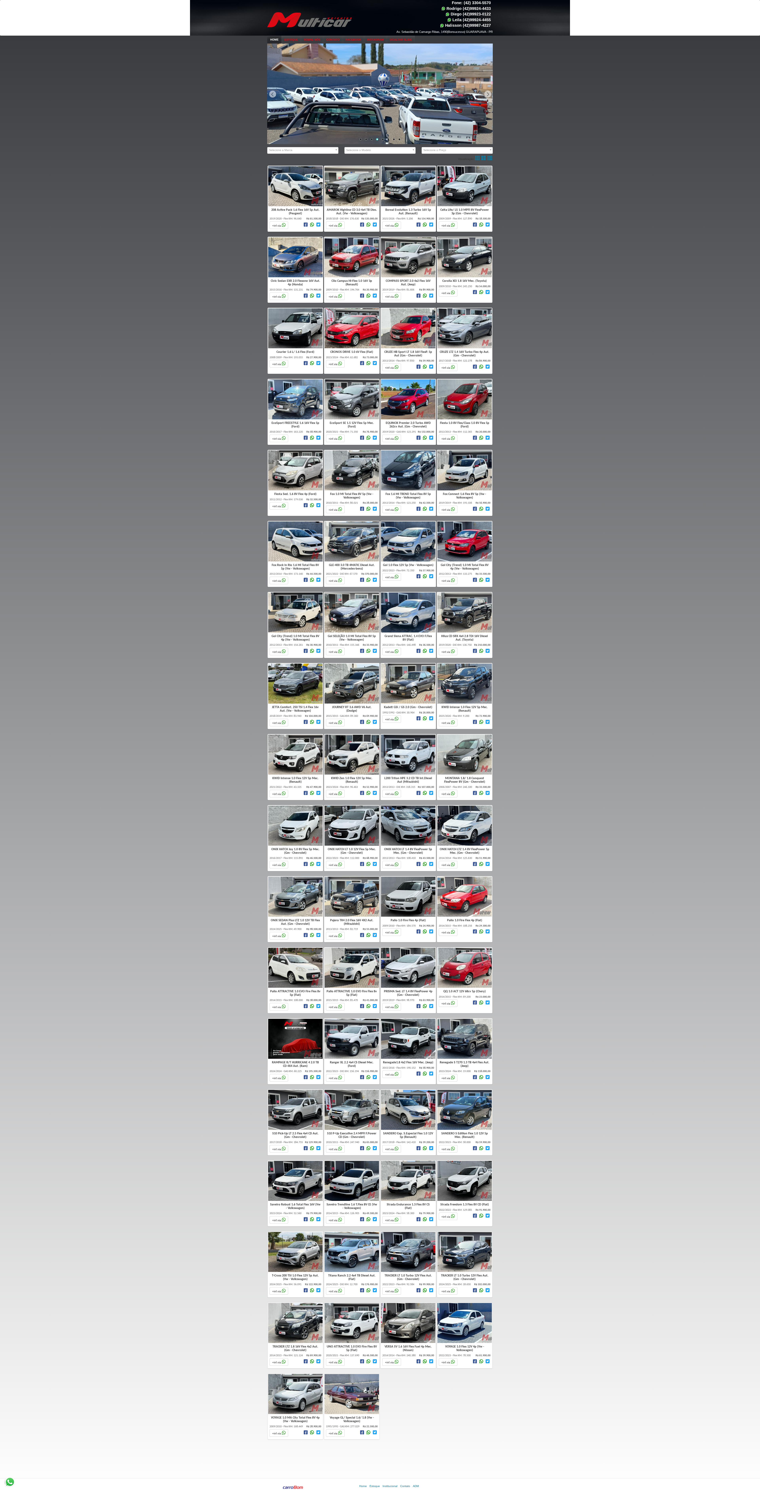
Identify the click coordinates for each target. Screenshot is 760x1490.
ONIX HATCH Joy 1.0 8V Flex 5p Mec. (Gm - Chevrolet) (295, 851)
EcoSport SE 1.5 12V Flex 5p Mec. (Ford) (352, 425)
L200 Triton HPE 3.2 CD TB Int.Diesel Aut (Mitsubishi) (408, 780)
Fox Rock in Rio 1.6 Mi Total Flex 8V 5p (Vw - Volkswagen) (295, 567)
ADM (416, 1486)
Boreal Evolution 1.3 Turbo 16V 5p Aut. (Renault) (408, 211)
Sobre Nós (312, 39)
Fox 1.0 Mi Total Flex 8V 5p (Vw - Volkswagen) (351, 496)
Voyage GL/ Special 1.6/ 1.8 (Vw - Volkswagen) (352, 1419)
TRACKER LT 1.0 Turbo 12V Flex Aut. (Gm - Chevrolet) (408, 1277)
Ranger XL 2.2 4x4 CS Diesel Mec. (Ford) (351, 1064)
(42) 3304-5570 (477, 3)
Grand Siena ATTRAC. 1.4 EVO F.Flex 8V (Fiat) (408, 638)
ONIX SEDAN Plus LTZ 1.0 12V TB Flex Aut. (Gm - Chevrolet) (295, 922)
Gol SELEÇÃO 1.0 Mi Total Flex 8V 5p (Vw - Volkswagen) (352, 638)
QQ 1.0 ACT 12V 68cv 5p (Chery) (464, 991)
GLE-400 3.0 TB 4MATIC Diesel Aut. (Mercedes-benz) (352, 567)
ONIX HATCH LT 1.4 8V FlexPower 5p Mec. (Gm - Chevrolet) (408, 851)
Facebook (353, 39)
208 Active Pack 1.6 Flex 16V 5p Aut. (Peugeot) (295, 211)
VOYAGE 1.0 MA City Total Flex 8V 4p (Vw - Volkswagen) (295, 1419)
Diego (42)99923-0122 (470, 14)
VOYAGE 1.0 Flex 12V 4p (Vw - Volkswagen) (464, 1348)
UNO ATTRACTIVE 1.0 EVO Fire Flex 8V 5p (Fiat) (352, 1348)
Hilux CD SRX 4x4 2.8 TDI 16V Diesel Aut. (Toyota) (464, 638)
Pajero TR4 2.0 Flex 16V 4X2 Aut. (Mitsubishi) (351, 922)
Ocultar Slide (401, 39)
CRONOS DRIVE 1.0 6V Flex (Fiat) (351, 352)
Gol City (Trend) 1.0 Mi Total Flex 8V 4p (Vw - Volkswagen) (464, 567)
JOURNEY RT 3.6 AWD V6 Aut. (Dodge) (351, 709)
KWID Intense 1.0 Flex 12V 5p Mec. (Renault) (465, 709)
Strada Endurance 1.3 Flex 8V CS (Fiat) (408, 1206)
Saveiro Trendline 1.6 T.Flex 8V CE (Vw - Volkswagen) (352, 1206)
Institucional (390, 1486)
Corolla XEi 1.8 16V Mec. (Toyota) (464, 281)
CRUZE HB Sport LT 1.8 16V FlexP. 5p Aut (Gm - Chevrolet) (408, 353)
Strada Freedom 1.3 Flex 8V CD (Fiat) (464, 1204)
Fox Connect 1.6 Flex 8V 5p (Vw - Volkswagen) (464, 496)
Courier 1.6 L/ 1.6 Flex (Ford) (295, 352)
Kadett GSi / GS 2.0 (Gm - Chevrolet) (408, 707)
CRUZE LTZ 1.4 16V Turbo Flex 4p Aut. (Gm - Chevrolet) (464, 353)
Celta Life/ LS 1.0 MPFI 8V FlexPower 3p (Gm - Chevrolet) (464, 211)
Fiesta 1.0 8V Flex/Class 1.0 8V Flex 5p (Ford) (464, 425)
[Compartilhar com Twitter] (318, 225)
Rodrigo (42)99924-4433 (468, 8)
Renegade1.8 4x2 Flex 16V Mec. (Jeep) (408, 1062)
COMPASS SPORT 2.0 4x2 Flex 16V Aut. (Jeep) (408, 282)
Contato (333, 39)
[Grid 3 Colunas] (483, 157)
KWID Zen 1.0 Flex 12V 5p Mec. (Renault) (351, 780)
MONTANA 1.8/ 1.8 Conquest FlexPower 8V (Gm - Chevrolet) (464, 780)
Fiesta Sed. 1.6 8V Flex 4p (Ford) (295, 494)
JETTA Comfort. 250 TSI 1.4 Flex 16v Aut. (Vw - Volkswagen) (295, 709)
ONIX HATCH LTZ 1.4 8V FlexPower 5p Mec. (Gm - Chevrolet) (464, 851)
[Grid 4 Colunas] (477, 157)
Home (274, 39)
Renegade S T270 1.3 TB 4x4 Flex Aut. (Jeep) (464, 1064)
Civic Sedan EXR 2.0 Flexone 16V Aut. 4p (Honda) (295, 282)
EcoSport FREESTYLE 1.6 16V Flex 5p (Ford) (295, 425)
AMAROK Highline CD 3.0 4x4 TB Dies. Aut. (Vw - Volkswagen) (352, 211)
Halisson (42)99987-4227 (467, 25)
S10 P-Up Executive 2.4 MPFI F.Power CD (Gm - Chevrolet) (351, 1135)
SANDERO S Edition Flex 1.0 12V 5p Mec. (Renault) (464, 1135)
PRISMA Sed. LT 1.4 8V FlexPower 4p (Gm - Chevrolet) (408, 993)
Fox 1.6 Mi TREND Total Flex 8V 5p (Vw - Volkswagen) (408, 496)
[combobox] (302, 150)
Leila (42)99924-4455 (471, 20)
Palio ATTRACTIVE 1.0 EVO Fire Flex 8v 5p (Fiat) (295, 993)
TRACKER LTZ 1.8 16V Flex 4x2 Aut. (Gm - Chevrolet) (295, 1348)
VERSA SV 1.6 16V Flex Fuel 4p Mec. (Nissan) (408, 1348)
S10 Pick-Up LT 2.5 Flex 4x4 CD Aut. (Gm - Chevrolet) (295, 1135)
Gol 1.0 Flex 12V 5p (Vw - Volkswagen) (408, 565)
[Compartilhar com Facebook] (306, 225)
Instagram (375, 39)
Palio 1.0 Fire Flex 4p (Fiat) (408, 920)
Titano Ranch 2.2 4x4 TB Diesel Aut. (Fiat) (351, 1277)
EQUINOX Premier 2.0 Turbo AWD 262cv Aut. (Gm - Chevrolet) (408, 425)
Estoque (291, 39)
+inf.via (277, 225)
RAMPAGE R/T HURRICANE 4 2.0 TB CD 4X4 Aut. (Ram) (295, 1064)
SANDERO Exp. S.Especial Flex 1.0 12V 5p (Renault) (408, 1135)
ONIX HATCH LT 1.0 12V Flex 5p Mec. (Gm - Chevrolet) (352, 851)
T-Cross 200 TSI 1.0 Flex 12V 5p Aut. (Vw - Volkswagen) (295, 1277)
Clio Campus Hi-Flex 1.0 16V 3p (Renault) (352, 282)
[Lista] (489, 157)
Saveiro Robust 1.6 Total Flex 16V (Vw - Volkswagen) (295, 1206)
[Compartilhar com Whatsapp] (312, 225)
